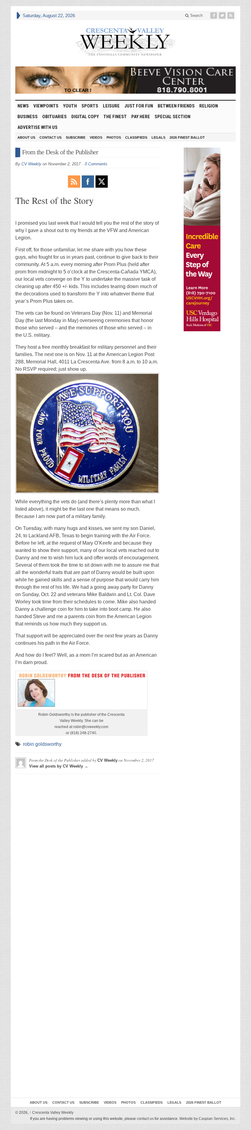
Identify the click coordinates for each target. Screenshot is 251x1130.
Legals (158, 137)
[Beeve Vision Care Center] (125, 80)
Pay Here (140, 116)
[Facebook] (214, 15)
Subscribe (75, 137)
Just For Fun (138, 106)
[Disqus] (87, 855)
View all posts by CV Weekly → (58, 766)
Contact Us (50, 137)
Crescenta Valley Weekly (51, 1112)
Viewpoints (45, 106)
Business (27, 116)
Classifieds (136, 137)
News (23, 106)
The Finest (115, 116)
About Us (26, 137)
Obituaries (54, 116)
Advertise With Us (37, 127)
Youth (70, 106)
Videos (96, 137)
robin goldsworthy (42, 744)
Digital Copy (85, 116)
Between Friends (176, 106)
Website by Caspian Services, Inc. (207, 1119)
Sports (89, 106)
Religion (208, 106)
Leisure (111, 106)
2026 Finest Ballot (187, 137)
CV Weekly (31, 164)
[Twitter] (223, 15)
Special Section (172, 116)
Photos (114, 137)
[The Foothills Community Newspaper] (125, 41)
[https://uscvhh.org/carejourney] (202, 239)
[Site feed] (231, 15)
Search (196, 15)
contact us (145, 1119)
